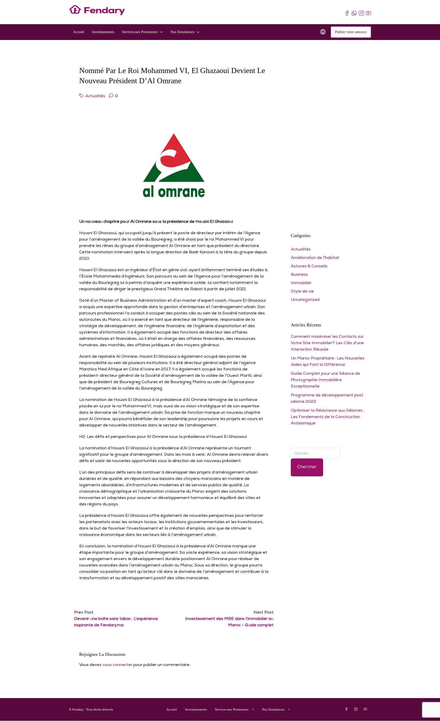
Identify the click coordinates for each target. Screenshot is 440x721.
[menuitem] (323, 32)
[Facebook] (347, 709)
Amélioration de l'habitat (315, 258)
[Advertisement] (328, 137)
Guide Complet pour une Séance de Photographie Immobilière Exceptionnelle (325, 380)
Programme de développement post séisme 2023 (327, 399)
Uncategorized (305, 300)
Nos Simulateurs (182, 32)
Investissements (103, 32)
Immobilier (301, 283)
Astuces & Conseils (309, 267)
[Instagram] (357, 709)
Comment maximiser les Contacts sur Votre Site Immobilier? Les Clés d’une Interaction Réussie (327, 343)
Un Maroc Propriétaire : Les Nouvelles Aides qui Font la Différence (327, 362)
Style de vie (302, 292)
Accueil (78, 32)
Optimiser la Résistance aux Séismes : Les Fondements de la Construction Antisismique (327, 417)
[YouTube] (366, 709)
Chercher (307, 467)
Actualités (95, 96)
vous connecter (117, 665)
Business (299, 275)
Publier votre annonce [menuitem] (351, 32)
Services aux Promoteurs (140, 32)
